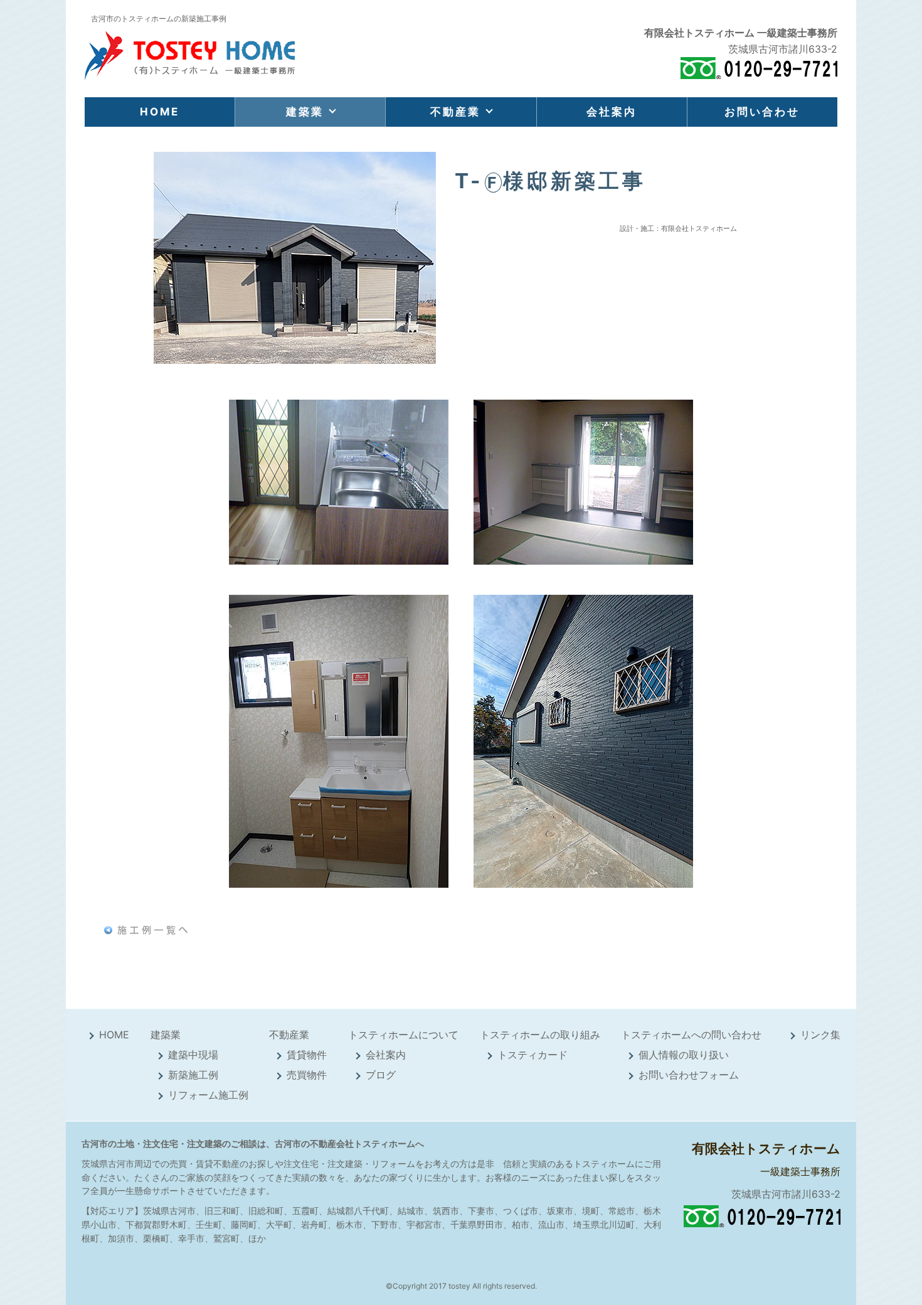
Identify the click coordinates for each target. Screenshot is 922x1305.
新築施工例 (193, 1074)
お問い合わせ (762, 111)
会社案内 (611, 111)
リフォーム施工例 (208, 1095)
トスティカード (532, 1054)
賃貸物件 (307, 1054)
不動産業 (455, 111)
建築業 (305, 111)
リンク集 (820, 1034)
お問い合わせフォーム (689, 1074)
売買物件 (307, 1074)
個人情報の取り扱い (684, 1054)
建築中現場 (193, 1054)
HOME (159, 111)
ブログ (381, 1074)
